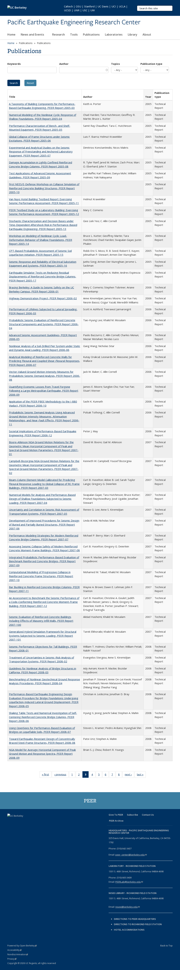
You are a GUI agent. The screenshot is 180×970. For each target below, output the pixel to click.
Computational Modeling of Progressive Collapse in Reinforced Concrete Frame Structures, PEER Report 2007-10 (41, 576)
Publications (91, 34)
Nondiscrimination (17, 954)
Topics (115, 64)
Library (132, 34)
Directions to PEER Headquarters (135, 919)
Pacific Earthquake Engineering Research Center (73, 22)
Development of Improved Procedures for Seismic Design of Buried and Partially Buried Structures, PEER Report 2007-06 (44, 524)
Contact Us (148, 814)
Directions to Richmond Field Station (138, 924)
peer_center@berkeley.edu (131, 854)
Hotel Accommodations (129, 929)
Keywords (14, 64)
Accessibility (14, 950)
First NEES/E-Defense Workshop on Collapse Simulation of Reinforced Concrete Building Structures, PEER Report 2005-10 (44, 188)
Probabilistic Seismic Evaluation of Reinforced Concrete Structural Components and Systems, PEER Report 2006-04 (44, 324)
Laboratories (114, 34)
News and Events (33, 34)
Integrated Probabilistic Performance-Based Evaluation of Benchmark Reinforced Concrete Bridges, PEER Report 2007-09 (44, 561)
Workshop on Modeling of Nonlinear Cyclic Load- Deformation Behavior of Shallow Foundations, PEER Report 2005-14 (40, 239)
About (147, 34)
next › (129, 775)
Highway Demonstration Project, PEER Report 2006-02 (43, 298)
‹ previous (61, 775)
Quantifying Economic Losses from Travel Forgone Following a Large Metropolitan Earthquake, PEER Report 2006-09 (43, 390)
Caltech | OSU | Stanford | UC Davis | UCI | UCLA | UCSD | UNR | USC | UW (96, 8)
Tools (74, 34)
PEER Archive (116, 820)
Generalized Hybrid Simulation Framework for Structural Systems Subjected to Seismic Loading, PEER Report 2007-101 (42, 635)
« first (46, 775)
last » (141, 775)
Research (58, 34)
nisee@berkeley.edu (127, 906)
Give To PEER (116, 814)
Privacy (12, 958)
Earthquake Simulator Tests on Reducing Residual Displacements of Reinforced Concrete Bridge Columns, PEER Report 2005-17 (42, 276)
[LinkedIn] (24, 821)
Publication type (151, 64)
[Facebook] (10, 821)
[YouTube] (31, 821)
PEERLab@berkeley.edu (129, 881)
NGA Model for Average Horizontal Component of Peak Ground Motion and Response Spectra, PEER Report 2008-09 (42, 753)
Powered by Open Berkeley (22, 945)
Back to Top (166, 945)
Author (64, 64)
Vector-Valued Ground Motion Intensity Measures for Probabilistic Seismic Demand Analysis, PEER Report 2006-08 (44, 375)
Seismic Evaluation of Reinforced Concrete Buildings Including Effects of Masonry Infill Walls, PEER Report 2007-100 (41, 620)
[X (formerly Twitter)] (17, 821)
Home (11, 34)
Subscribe (132, 814)
